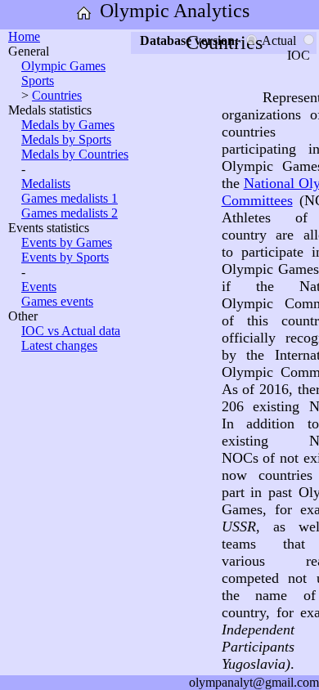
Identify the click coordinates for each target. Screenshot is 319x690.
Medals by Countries (74, 154)
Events (38, 286)
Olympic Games (63, 66)
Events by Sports (65, 257)
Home (24, 36)
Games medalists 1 (69, 198)
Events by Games (66, 242)
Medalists (45, 183)
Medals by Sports (66, 139)
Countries (57, 95)
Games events (57, 301)
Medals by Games (68, 125)
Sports (37, 80)
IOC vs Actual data (70, 331)
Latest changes (59, 345)
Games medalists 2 (69, 213)
